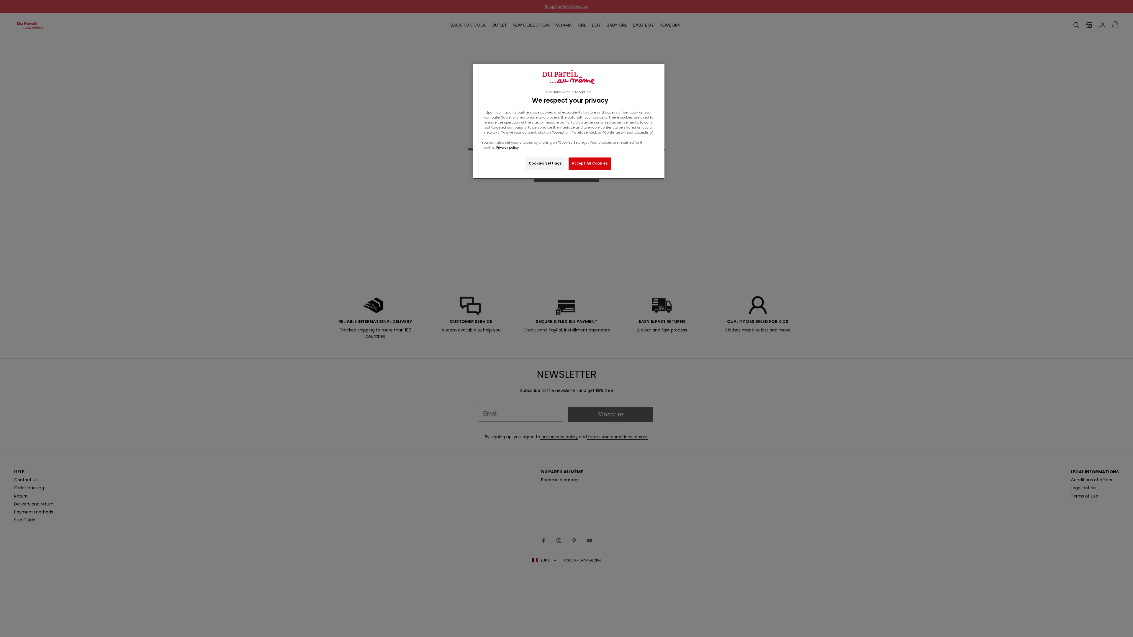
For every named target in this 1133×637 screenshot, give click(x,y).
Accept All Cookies (590, 163)
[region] (568, 121)
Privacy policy (507, 147)
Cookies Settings (545, 163)
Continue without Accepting (568, 92)
